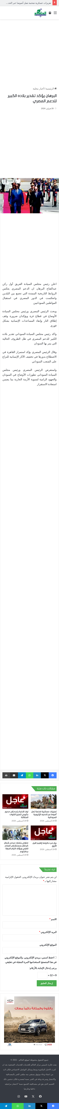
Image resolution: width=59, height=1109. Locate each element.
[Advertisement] (29, 51)
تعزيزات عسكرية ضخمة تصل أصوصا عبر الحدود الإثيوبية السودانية (44, 814)
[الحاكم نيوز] (40, 12)
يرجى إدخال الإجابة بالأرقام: (43, 968)
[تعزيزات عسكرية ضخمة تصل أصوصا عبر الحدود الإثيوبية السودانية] (44, 801)
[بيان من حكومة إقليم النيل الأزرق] (44, 833)
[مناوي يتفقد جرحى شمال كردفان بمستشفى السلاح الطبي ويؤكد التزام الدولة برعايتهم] (15, 833)
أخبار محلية (38, 88)
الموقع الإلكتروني (48, 945)
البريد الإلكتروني (48, 932)
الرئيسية (50, 88)
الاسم (53, 919)
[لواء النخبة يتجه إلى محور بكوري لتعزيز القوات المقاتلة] (15, 801)
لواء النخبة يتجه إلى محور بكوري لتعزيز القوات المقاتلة (16, 814)
